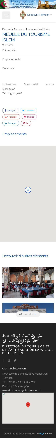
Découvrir (8, 68)
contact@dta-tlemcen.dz (27, 390)
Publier (30, 117)
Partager (11, 110)
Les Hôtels (43, 29)
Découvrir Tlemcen (12, 29)
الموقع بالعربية (47, 2)
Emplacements (11, 59)
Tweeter (29, 110)
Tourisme (31, 29)
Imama (9, 45)
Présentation (9, 50)
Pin (26, 123)
